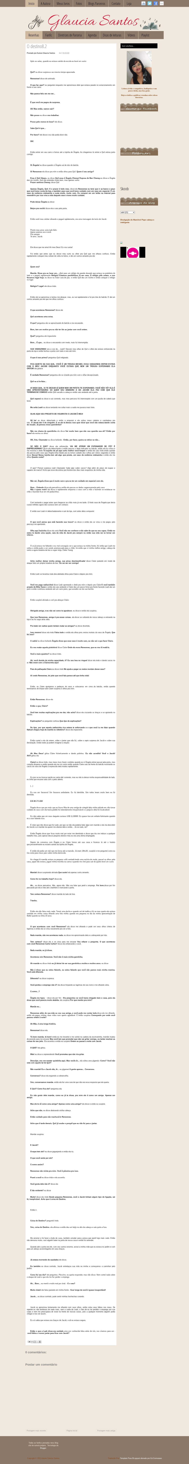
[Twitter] (149, 3)
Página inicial (72, 1431)
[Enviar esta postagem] (29, 1341)
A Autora (45, 3)
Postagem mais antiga (106, 1431)
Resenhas (34, 35)
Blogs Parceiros (96, 3)
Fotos (79, 3)
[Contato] (162, 3)
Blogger (43, 1448)
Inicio (31, 3)
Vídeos (131, 35)
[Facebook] (156, 3)
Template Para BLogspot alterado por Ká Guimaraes (141, 1458)
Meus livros (63, 3)
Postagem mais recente (36, 1431)
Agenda (92, 35)
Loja (129, 3)
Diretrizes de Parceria (70, 35)
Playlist (145, 35)
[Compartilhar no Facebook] (40, 1341)
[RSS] (143, 3)
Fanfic (48, 35)
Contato (116, 3)
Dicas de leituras (112, 35)
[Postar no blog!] (34, 1341)
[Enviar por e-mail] (32, 1341)
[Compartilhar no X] (37, 1341)
